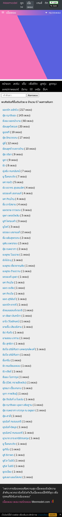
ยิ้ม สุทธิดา (8, 343)
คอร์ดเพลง (25, 501)
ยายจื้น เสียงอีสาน (12, 326)
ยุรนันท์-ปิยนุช (10, 427)
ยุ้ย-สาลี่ (7, 416)
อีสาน (24, 89)
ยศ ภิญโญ (9, 199)
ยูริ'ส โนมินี (8, 460)
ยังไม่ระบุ (7, 260)
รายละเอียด (43, 515)
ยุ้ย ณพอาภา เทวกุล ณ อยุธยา (19, 410)
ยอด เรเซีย (8, 288)
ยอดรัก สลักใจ (10, 109)
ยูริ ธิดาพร (8, 455)
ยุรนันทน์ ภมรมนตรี (13, 432)
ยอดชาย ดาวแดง (12, 210)
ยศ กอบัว (7, 182)
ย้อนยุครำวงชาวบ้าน (13, 148)
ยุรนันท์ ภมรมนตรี (12, 421)
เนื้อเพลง (11, 12)
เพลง (16, 501)
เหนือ (37, 89)
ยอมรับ (53, 515)
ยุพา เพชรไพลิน (11, 215)
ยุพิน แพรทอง (10, 243)
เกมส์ (39, 2)
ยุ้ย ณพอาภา (10, 249)
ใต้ (31, 89)
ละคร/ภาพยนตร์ (10, 89)
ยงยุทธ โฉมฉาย (11, 254)
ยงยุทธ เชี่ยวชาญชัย (13, 265)
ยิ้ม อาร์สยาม (9, 204)
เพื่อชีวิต (33, 83)
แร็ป (24, 83)
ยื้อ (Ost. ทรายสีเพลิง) (14, 382)
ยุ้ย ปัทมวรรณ (10, 137)
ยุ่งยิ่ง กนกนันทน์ (11, 171)
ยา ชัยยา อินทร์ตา (12, 315)
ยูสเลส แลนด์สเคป (12, 477)
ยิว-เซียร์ (7, 371)
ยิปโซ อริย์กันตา (11, 354)
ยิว (4, 165)
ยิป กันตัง (8, 332)
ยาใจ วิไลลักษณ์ (11, 321)
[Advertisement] (31, 48)
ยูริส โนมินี (8, 466)
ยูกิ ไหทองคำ (9, 221)
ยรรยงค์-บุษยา (10, 276)
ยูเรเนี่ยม (7, 471)
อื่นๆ (45, 89)
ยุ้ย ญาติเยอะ (9, 115)
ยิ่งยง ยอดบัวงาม (12, 120)
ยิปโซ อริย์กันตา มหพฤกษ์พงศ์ (19, 349)
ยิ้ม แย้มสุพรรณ (11, 237)
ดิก (46, 2)
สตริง (16, 83)
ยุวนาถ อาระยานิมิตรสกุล (16, 438)
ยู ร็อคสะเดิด (9, 443)
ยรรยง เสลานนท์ (11, 232)
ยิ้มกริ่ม (6, 360)
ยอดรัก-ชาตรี (10, 304)
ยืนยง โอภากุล (10, 377)
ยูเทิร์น (6, 449)
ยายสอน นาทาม (11, 338)
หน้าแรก (6, 83)
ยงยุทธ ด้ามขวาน (11, 271)
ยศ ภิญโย (8, 282)
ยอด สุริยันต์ (9, 299)
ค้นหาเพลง (33, 95)
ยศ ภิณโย (8, 293)
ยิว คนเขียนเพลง (11, 365)
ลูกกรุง (53, 83)
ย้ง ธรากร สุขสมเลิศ (13, 187)
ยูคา (5, 160)
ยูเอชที (6, 132)
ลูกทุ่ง (43, 83)
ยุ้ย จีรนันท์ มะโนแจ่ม (13, 399)
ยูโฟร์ (6, 226)
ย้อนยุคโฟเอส (10, 126)
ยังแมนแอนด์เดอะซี (12, 310)
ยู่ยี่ (4, 143)
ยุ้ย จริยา (7, 154)
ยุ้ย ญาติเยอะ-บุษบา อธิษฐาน (17, 404)
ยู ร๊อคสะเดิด (9, 176)
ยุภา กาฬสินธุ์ (10, 393)
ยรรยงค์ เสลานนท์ (12, 193)
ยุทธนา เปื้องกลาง (12, 388)
